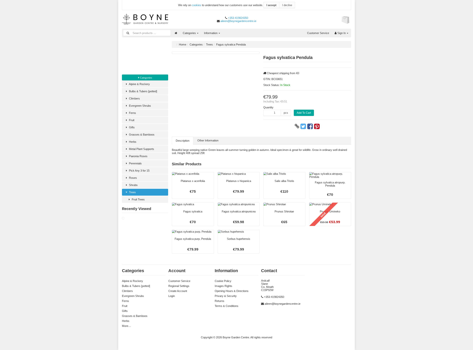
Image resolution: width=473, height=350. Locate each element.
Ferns (132, 112)
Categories (190, 33)
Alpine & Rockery (139, 84)
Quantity (268, 107)
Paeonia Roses (137, 156)
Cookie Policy (223, 281)
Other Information (207, 140)
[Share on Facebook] (310, 126)
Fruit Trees (138, 199)
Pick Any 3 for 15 (138, 170)
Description (182, 140)
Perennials (135, 163)
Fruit (131, 120)
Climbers (134, 98)
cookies (196, 5)
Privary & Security (226, 295)
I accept (271, 5)
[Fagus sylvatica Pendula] (123, 218)
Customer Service (318, 33)
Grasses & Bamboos (141, 134)
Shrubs (133, 185)
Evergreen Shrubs (139, 105)
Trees (132, 192)
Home (182, 44)
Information (211, 33)
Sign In (341, 33)
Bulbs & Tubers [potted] (142, 91)
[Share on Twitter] (303, 126)
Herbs (132, 141)
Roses (132, 177)
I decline (287, 5)
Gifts (131, 127)
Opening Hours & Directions (232, 290)
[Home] (176, 33)
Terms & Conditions (226, 305)
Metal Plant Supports (141, 149)
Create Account (177, 290)
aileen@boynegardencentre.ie (238, 21)
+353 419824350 (238, 17)
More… (126, 325)
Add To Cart (304, 112)
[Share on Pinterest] (317, 126)
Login (171, 295)
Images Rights (223, 286)
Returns (219, 300)
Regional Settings (178, 286)
